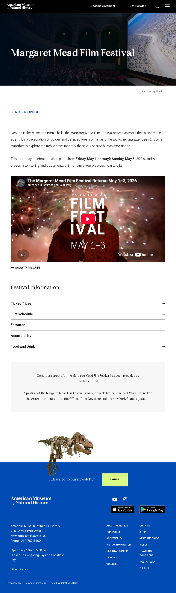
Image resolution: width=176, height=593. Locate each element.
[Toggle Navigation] (167, 6)
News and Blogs (149, 538)
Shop (143, 532)
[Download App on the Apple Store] (122, 509)
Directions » (19, 569)
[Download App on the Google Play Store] (152, 509)
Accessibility (114, 538)
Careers (111, 558)
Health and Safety (117, 551)
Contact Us (113, 532)
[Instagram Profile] (123, 499)
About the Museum (117, 526)
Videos (143, 545)
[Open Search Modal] (157, 6)
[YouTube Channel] (113, 499)
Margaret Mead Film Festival (73, 53)
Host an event (148, 562)
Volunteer (112, 564)
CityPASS (145, 526)
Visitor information (118, 545)
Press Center (147, 568)
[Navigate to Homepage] (20, 6)
